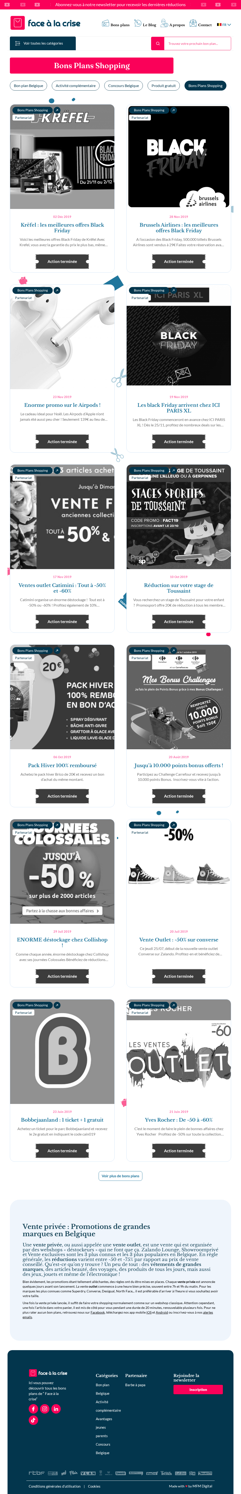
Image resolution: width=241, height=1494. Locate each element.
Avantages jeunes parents (104, 1427)
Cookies (94, 1486)
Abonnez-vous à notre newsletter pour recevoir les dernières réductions (120, 4)
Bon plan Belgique (28, 85)
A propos (177, 25)
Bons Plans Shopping (205, 85)
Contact (205, 25)
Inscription (198, 1389)
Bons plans (120, 25)
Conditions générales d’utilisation (54, 1486)
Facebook (98, 1312)
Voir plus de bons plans (120, 1176)
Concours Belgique (123, 85)
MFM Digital (202, 1486)
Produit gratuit (164, 85)
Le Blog (149, 25)
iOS (149, 1312)
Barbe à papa (135, 1385)
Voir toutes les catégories (43, 43)
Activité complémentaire (76, 85)
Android (162, 1312)
